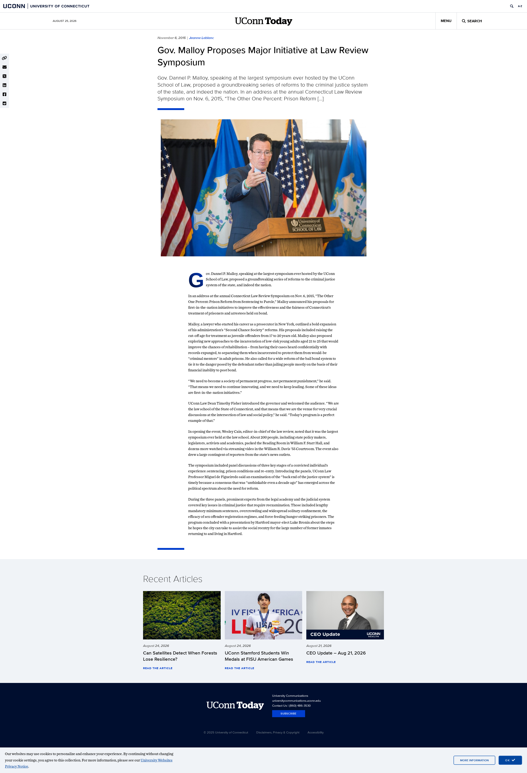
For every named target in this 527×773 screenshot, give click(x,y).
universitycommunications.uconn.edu (296, 700)
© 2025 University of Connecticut (226, 732)
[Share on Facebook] (4, 94)
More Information (474, 760)
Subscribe (289, 714)
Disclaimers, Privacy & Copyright (277, 732)
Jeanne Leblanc (201, 37)
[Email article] (4, 67)
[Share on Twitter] (4, 76)
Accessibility (316, 732)
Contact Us (279, 705)
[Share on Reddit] (4, 103)
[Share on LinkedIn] (4, 85)
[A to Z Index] (520, 6)
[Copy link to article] (4, 58)
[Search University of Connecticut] (511, 6)
